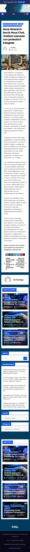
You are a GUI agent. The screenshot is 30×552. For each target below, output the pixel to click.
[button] (24, 14)
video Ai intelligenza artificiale (12, 335)
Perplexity (7, 508)
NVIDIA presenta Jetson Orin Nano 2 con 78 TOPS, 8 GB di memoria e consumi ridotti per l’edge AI (14, 379)
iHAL (15, 8)
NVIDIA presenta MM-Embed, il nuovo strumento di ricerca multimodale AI (10, 264)
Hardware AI (7, 317)
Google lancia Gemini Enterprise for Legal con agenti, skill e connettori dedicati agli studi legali (14, 371)
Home (8, 540)
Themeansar (15, 536)
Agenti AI (7, 506)
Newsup (25, 534)
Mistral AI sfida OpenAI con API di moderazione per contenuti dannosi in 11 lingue (20, 263)
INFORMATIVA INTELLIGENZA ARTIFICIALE (15, 544)
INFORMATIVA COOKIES (17, 540)
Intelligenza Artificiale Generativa (12, 25)
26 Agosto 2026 (11, 459)
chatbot (20, 23)
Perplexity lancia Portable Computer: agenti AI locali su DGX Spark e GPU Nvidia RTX (15, 397)
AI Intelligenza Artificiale (10, 23)
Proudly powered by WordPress (10, 534)
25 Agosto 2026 (11, 515)
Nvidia (13, 317)
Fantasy (13, 47)
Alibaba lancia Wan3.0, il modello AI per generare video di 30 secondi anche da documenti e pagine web (14, 405)
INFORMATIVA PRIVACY (15, 548)
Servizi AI (6, 333)
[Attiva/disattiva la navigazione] (14, 14)
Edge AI (21, 315)
